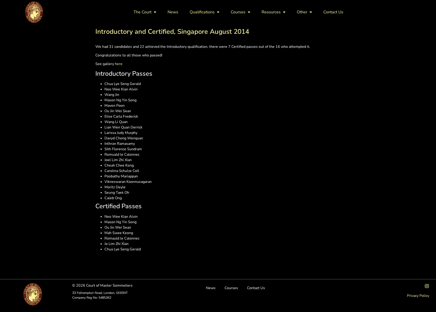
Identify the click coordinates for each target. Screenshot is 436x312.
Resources (271, 12)
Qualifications (202, 12)
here (118, 63)
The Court (142, 12)
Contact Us (333, 12)
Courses (238, 12)
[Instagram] (427, 286)
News (173, 12)
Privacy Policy (418, 295)
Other (302, 12)
